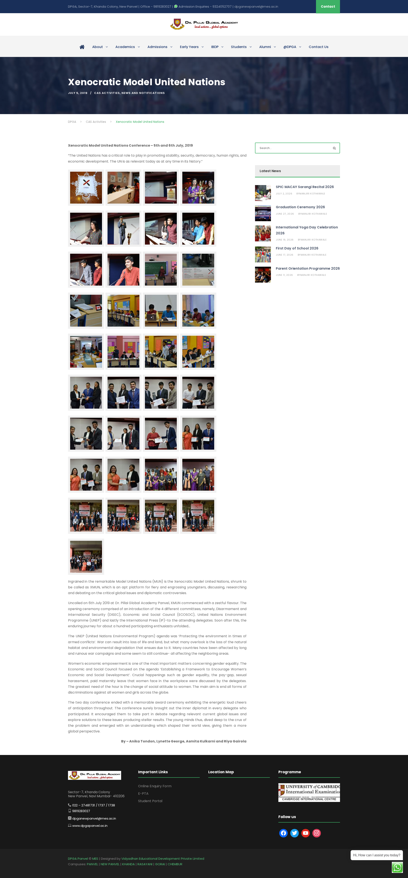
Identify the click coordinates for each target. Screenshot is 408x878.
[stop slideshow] (314, 797)
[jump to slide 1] (305, 797)
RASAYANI (144, 864)
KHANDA (128, 864)
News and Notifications (143, 93)
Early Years (189, 46)
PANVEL (92, 864)
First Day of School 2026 (297, 248)
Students (239, 46)
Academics (125, 46)
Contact (328, 6)
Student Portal (150, 801)
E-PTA (143, 793)
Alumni (265, 46)
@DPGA (289, 46)
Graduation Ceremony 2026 (300, 207)
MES (95, 858)
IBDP (214, 46)
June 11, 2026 (284, 275)
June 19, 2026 (285, 239)
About (97, 46)
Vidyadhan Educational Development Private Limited (162, 858)
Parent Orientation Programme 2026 (308, 268)
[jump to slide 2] (310, 797)
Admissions (157, 46)
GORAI (160, 864)
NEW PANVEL (110, 864)
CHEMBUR (175, 864)
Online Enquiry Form (154, 786)
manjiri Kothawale (312, 193)
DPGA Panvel (78, 858)
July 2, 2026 (284, 193)
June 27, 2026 (285, 213)
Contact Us (319, 46)
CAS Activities (107, 93)
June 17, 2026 (284, 254)
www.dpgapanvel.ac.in (90, 825)
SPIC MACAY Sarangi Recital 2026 (305, 186)
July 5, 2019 (78, 93)
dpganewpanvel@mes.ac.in (256, 6)
